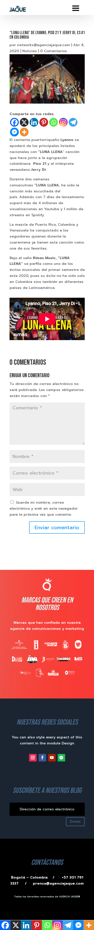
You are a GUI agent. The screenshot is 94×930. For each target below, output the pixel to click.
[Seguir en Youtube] (52, 757)
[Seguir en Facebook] (42, 757)
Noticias (29, 51)
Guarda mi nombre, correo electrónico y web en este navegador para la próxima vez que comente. (44, 508)
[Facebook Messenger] (14, 132)
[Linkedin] (34, 122)
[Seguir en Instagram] (33, 757)
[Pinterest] (43, 122)
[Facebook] (14, 122)
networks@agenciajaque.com (43, 45)
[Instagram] (63, 122)
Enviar (75, 821)
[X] (24, 122)
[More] (24, 132)
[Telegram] (73, 122)
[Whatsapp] (53, 122)
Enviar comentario (57, 527)
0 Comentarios (53, 51)
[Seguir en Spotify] (61, 757)
